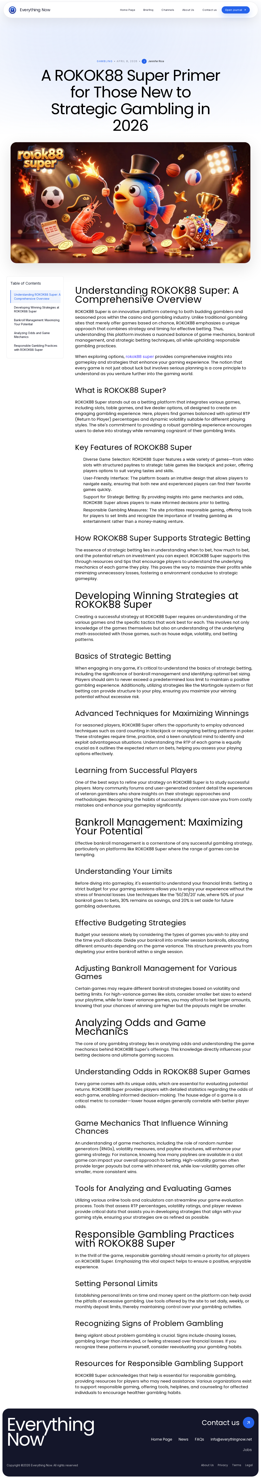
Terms (236, 1465)
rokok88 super (140, 356)
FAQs (199, 1439)
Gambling (105, 61)
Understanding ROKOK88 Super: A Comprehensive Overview (37, 296)
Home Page (161, 1439)
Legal (249, 1465)
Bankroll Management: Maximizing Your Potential (37, 322)
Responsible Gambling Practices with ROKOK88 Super (35, 347)
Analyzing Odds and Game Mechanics (32, 335)
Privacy (223, 1465)
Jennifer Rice (156, 61)
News (183, 1439)
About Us (207, 1465)
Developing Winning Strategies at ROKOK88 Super (36, 309)
